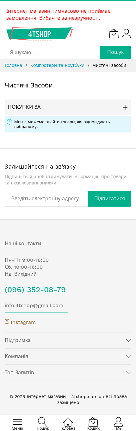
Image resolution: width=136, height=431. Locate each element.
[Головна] (68, 418)
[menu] (17, 422)
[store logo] (39, 33)
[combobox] (52, 52)
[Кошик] (114, 33)
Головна (14, 65)
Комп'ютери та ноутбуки (58, 65)
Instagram (22, 322)
